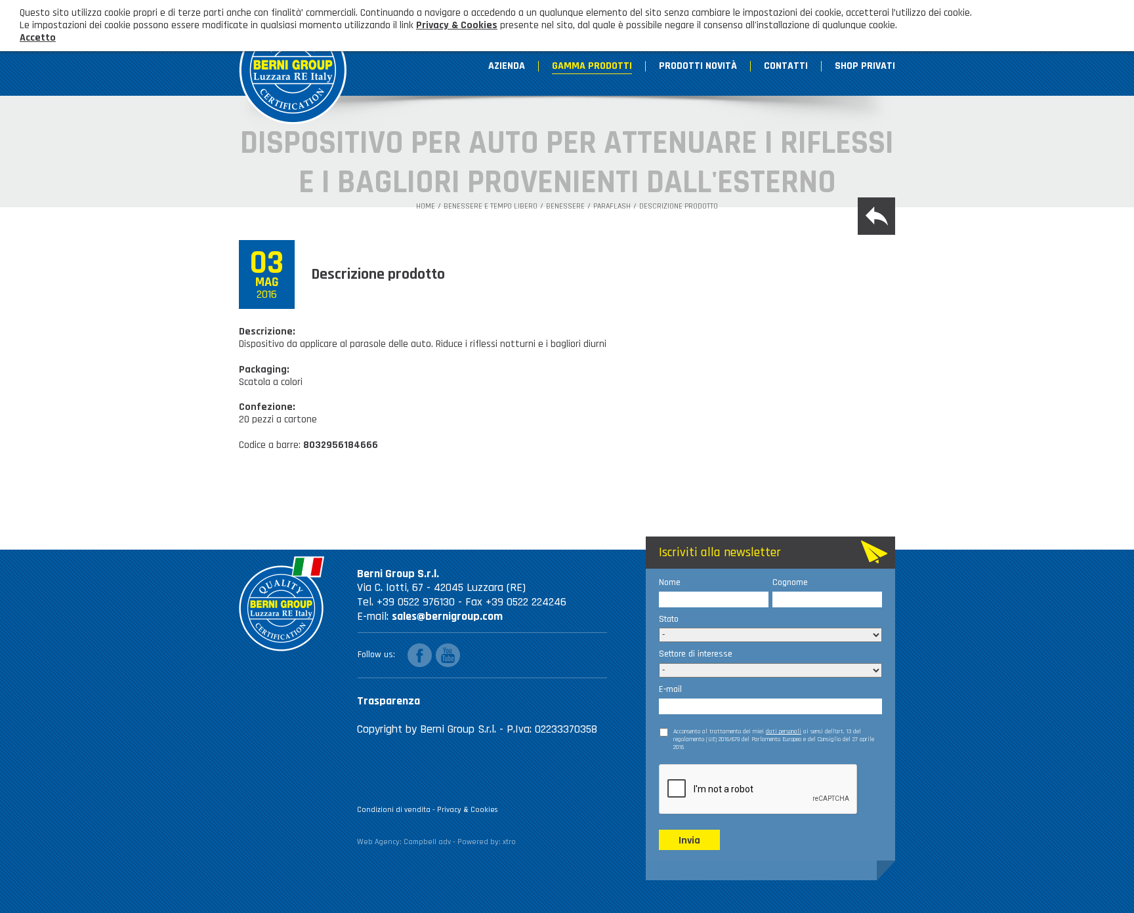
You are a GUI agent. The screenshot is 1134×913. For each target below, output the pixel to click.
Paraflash (612, 206)
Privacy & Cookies (467, 810)
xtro (509, 842)
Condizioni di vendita (393, 810)
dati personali (783, 731)
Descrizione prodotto (678, 206)
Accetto (38, 38)
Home (425, 206)
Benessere (565, 206)
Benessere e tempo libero (490, 206)
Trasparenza (388, 700)
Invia (689, 840)
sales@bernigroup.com (447, 616)
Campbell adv (427, 842)
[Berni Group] (293, 64)
